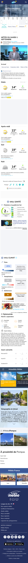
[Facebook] (5, 537)
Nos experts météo (6, 506)
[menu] (2, 2)
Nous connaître (5, 513)
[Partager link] (10, 185)
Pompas (20, 5)
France (5, 5)
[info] (16, 258)
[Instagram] (15, 537)
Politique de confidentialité (9, 553)
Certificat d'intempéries (7, 509)
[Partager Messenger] (20, 185)
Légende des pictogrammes (9, 521)
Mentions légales (7, 549)
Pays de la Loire (9, 5)
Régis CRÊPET (14, 41)
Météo (1, 5)
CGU (13, 549)
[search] (26, 2)
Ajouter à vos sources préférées (15, 188)
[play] (6, 223)
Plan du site (21, 549)
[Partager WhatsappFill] (23, 185)
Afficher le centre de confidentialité (14, 555)
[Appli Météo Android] (19, 544)
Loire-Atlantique (15, 5)
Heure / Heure (12, 26)
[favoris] (23, 9)
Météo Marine (5, 528)
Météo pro (4, 530)
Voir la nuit (23, 82)
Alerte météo (4, 511)
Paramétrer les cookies (21, 553)
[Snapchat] (12, 537)
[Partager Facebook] (14, 185)
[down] (14, 424)
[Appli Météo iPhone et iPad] (8, 544)
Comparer (22, 26)
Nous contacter (5, 518)
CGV (17, 549)
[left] (1, 20)
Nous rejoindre (5, 516)
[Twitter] (8, 537)
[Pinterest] (19, 537)
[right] (26, 20)
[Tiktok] (23, 537)
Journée (4, 26)
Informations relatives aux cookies (14, 551)
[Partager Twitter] (17, 185)
